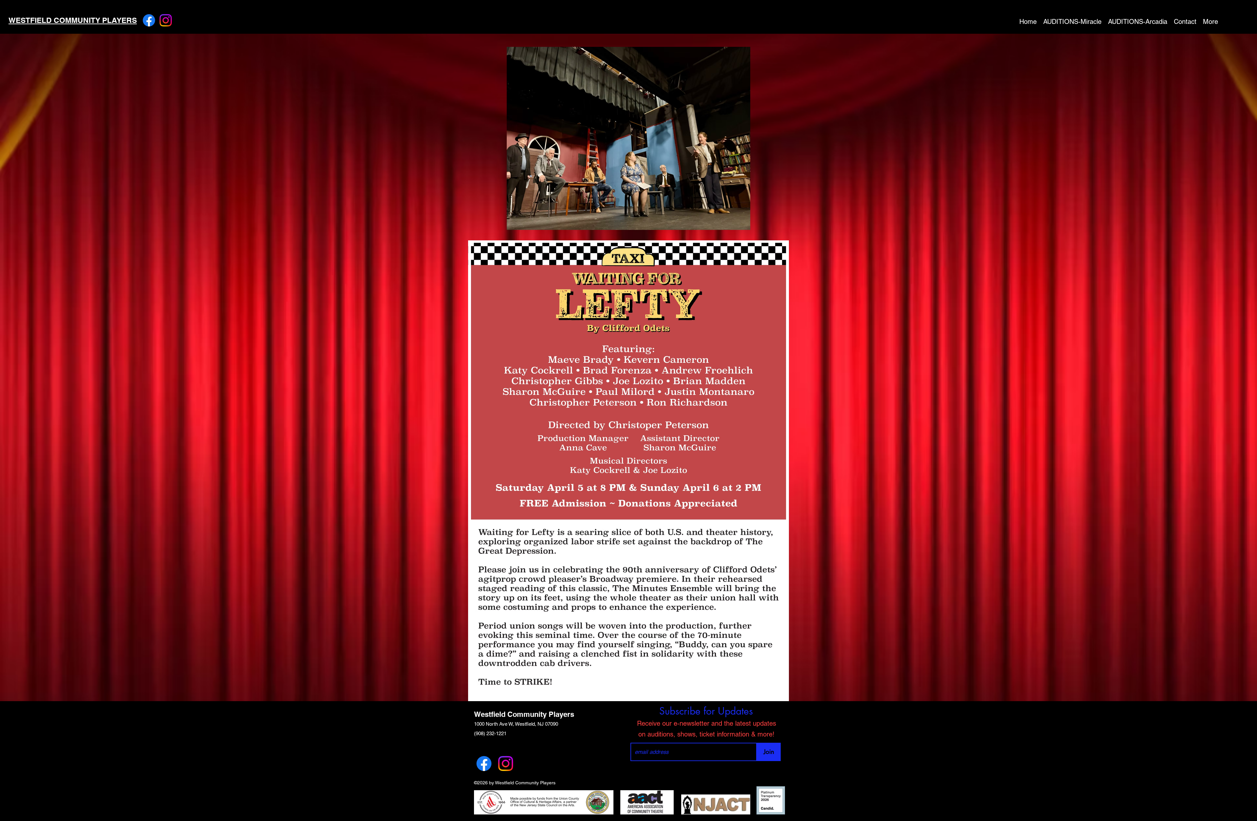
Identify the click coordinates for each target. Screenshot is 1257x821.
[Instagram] (165, 20)
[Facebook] (149, 20)
